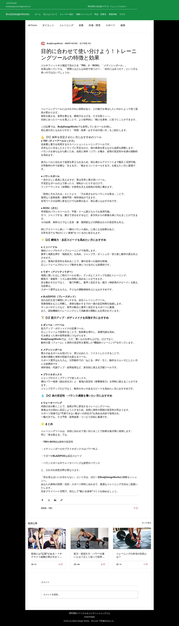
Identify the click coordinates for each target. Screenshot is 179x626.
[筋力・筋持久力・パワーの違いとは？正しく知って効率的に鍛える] (90, 538)
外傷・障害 (95, 25)
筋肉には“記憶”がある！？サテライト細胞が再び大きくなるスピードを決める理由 (46, 555)
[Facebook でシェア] (42, 500)
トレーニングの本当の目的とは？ (131, 555)
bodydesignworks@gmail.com (18, 6)
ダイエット (48, 25)
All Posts (32, 25)
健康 (122, 25)
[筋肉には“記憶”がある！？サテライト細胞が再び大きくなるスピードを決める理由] (47, 538)
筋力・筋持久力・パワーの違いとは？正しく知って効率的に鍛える (89, 555)
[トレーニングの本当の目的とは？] (132, 538)
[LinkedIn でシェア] (55, 500)
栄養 (81, 25)
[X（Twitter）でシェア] (48, 500)
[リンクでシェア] (61, 500)
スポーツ (110, 25)
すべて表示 (146, 523)
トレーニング (66, 25)
